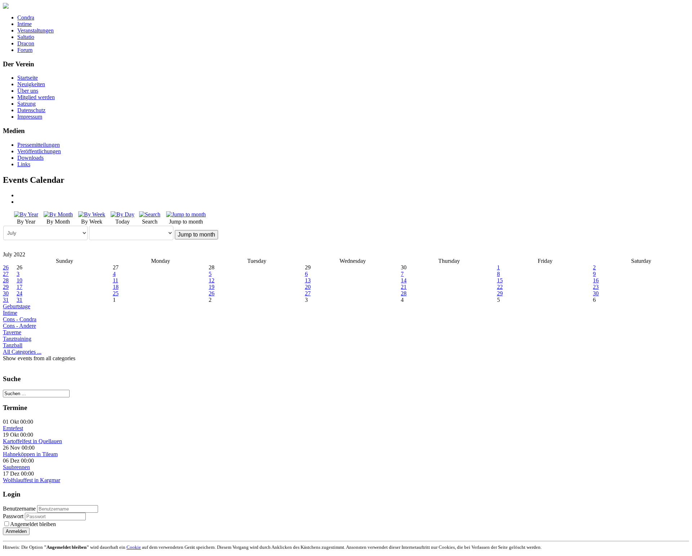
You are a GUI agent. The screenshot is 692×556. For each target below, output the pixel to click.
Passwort (14, 516)
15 (500, 280)
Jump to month (196, 234)
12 (211, 280)
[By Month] (58, 214)
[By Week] (91, 214)
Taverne (12, 332)
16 (596, 280)
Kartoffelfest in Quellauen (32, 441)
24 (19, 293)
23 (596, 287)
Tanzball (12, 345)
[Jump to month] (186, 214)
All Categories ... (22, 352)
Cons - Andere (19, 326)
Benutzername (19, 509)
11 (115, 280)
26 (6, 267)
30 (6, 293)
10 (19, 280)
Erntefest (13, 428)
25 (116, 293)
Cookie (134, 547)
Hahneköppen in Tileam (30, 454)
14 (404, 280)
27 (6, 274)
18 (116, 287)
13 (308, 280)
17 (19, 287)
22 (500, 287)
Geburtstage (16, 306)
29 (6, 287)
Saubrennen (16, 467)
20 (308, 287)
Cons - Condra (19, 319)
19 (211, 287)
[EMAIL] (19, 202)
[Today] (122, 214)
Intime (10, 313)
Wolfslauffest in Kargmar (31, 480)
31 (6, 300)
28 (6, 280)
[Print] (19, 195)
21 (404, 287)
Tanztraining (17, 339)
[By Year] (26, 214)
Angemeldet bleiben (33, 524)
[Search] (149, 214)
